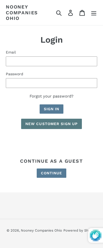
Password (14, 74)
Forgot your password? (51, 96)
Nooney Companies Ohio (22, 12)
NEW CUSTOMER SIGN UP (51, 124)
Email (11, 52)
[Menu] (94, 13)
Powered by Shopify (80, 230)
